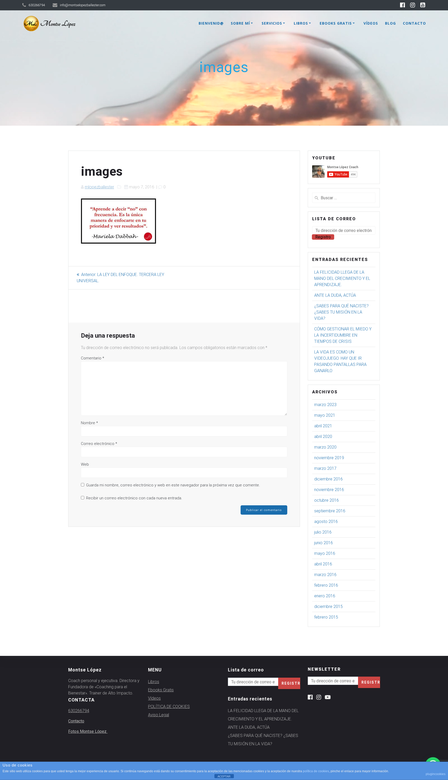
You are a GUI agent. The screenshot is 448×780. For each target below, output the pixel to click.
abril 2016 (323, 564)
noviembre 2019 (329, 457)
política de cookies (316, 771)
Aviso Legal (158, 714)
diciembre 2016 (328, 479)
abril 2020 (323, 436)
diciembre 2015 (328, 606)
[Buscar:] (343, 198)
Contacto (414, 23)
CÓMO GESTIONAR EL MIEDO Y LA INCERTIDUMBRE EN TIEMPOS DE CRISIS (343, 335)
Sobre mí (240, 23)
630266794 (78, 710)
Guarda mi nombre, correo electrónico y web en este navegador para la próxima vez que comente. (173, 485)
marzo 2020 (325, 447)
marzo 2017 (325, 468)
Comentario (92, 358)
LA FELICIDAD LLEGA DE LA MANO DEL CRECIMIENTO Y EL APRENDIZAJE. (342, 278)
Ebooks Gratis (336, 23)
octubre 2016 (326, 500)
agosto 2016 (326, 521)
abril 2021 (323, 425)
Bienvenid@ (211, 23)
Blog (390, 23)
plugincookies (435, 774)
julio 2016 (323, 532)
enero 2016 (324, 595)
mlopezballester (99, 187)
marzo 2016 (325, 574)
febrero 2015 (326, 617)
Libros (301, 23)
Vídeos (370, 23)
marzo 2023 (325, 404)
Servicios (272, 23)
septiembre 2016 (329, 510)
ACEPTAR (224, 776)
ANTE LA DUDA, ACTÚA (335, 295)
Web (85, 464)
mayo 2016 (324, 553)
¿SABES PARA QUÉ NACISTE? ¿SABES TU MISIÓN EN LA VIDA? (341, 312)
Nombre (89, 423)
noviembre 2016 (329, 489)
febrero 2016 (326, 585)
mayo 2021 (324, 415)
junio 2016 (323, 542)
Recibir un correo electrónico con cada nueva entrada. (134, 498)
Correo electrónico (99, 443)
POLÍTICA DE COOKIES (169, 706)
